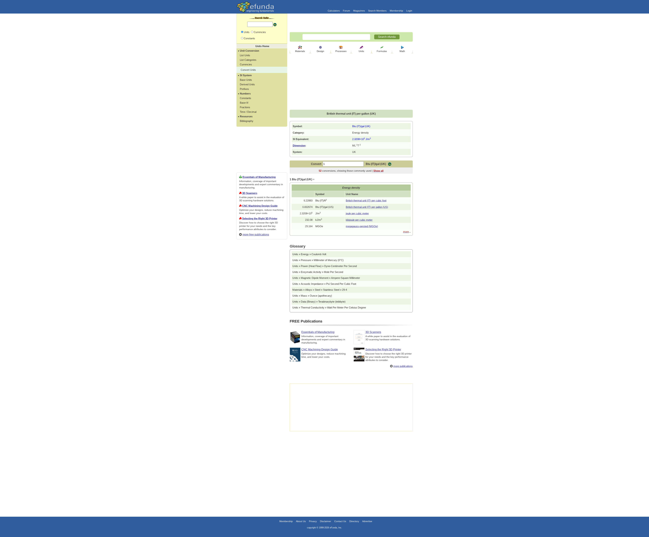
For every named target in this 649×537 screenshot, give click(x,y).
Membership (396, 10)
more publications (403, 366)
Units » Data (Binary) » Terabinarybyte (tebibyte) (318, 301)
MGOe (319, 226)
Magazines (359, 10)
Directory (354, 521)
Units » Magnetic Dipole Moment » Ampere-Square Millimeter (326, 277)
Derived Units (247, 84)
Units (361, 51)
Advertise (367, 521)
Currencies (246, 64)
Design (320, 51)
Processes (340, 51)
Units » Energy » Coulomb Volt (309, 254)
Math (402, 51)
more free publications (256, 234)
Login (409, 10)
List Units (245, 55)
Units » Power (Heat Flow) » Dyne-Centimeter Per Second (324, 266)
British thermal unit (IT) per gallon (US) (367, 207)
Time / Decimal (248, 111)
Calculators (334, 10)
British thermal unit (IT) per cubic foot (366, 200)
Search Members (377, 10)
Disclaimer (325, 521)
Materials (300, 51)
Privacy (313, 521)
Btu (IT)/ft (321, 200)
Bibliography (246, 121)
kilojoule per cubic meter (359, 219)
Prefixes (244, 89)
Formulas (382, 51)
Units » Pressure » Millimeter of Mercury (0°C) (318, 260)
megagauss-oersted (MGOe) (362, 226)
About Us (301, 521)
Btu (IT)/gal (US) (324, 207)
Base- (244, 102)
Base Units (246, 79)
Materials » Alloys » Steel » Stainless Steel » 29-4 (319, 289)
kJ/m (318, 219)
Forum (346, 10)
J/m (318, 213)
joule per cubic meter (357, 213)
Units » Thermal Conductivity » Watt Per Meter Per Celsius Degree (329, 307)
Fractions (245, 107)
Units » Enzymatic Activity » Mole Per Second (317, 272)
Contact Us (340, 521)
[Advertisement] (261, 364)
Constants (245, 98)
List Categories (248, 59)
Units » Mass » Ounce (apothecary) (312, 295)
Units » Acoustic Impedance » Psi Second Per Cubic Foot (324, 283)
